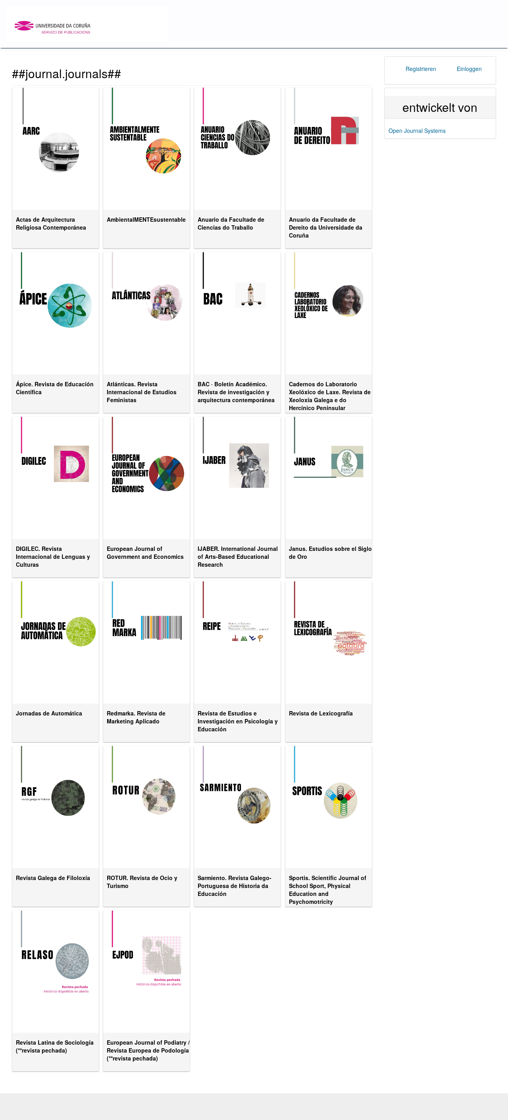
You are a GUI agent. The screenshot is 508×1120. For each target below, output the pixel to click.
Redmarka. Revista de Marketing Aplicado (136, 717)
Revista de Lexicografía (321, 713)
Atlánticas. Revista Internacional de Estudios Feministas (142, 392)
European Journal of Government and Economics (145, 552)
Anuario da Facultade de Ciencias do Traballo (231, 223)
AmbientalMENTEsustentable (146, 219)
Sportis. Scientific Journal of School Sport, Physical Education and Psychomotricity (327, 889)
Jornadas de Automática (49, 713)
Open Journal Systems (417, 130)
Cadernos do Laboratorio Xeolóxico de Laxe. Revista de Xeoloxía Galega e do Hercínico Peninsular (330, 396)
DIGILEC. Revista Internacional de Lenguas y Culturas (53, 556)
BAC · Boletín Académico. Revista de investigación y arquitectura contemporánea (236, 392)
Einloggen (469, 69)
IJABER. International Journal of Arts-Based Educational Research (238, 556)
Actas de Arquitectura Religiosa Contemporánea (51, 223)
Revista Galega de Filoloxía (53, 878)
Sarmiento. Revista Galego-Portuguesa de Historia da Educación (234, 886)
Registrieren (421, 69)
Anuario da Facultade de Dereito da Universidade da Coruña (325, 227)
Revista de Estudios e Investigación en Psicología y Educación (238, 721)
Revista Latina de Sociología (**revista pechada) (55, 1046)
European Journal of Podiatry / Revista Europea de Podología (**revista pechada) (148, 1050)
